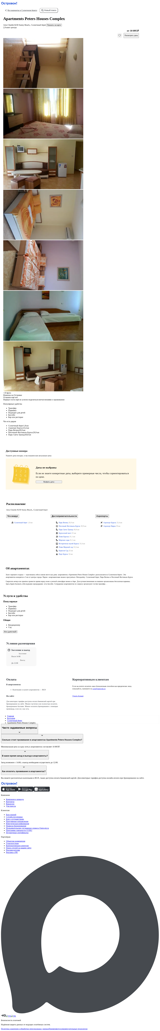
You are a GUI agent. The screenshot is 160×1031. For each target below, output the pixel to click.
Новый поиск (50, 10)
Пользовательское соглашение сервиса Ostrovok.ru (27, 828)
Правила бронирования (16, 826)
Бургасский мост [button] (65, 533)
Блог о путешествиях (15, 819)
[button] (71, 63)
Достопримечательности (64, 516)
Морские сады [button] (64, 540)
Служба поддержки (14, 817)
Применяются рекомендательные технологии (68, 1029)
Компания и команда (15, 799)
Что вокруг (12, 516)
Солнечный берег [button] (20, 523)
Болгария (11, 718)
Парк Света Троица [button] (66, 530)
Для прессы (11, 806)
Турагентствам (12, 843)
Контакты (10, 802)
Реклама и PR (12, 852)
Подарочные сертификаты (17, 833)
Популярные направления (17, 821)
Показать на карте (54, 25)
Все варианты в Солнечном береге (22, 10)
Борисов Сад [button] (63, 551)
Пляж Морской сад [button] (66, 547)
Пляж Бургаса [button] (64, 537)
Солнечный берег (14, 720)
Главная (10, 716)
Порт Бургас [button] (63, 554)
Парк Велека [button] (63, 523)
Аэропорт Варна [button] (109, 526)
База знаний (11, 815)
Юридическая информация (17, 824)
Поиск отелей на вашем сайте (18, 848)
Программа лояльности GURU (19, 830)
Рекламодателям (13, 850)
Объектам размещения (15, 841)
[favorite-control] (119, 35)
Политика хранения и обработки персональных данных (25, 1029)
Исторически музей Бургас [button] (69, 544)
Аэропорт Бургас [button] (109, 523)
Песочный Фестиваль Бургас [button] (69, 526)
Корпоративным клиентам (17, 846)
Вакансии (10, 804)
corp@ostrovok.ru (99, 689)
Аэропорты (102, 516)
